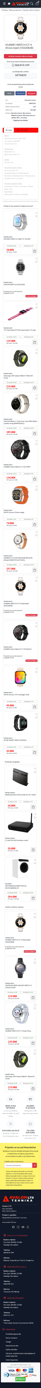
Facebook (21, 93)
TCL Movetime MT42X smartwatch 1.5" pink (20, 330)
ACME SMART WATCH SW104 (15, 740)
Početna (4, 10)
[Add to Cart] (34, 251)
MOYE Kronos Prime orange (14, 512)
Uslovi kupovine (12, 1360)
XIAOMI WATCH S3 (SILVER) (14, 284)
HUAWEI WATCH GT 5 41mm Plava (18, 1031)
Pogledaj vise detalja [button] (20, 120)
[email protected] (8, 1220)
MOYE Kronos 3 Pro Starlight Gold (16, 695)
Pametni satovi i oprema (32, 10)
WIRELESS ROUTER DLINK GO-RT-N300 (20, 795)
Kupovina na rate (12, 1346)
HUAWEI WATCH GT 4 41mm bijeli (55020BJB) (16, 605)
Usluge (8, 1342)
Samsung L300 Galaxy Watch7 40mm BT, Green (18, 377)
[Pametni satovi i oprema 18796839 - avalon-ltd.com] (20, 28)
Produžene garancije (13, 1334)
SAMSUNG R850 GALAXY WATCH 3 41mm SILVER (18, 986)
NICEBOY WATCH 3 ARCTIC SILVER (17, 239)
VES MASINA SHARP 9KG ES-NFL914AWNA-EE (16, 887)
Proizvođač (23, 130)
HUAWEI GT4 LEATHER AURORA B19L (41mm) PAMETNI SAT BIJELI (18, 559)
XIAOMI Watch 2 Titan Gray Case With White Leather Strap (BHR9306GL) (20, 422)
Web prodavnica (15, 10)
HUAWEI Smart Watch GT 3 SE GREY (17, 467)
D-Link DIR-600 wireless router (16, 840)
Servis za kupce (11, 1338)
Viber (9, 93)
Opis (10, 130)
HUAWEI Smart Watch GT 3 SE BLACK (17, 649)
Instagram (32, 93)
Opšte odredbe (11, 1349)
